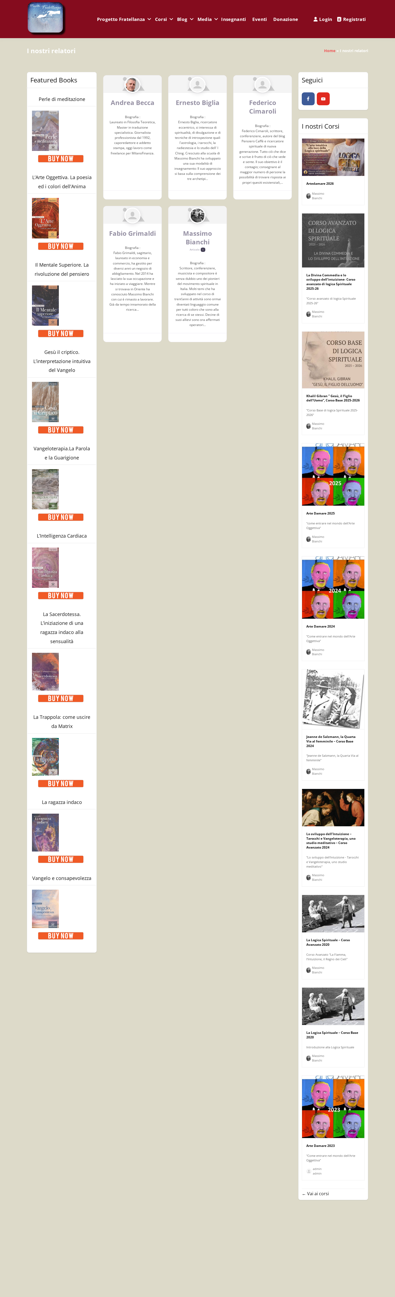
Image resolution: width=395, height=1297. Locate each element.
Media (205, 19)
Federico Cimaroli (262, 106)
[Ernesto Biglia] (197, 85)
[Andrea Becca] (132, 85)
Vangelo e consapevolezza (61, 878)
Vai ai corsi (317, 1194)
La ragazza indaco (62, 802)
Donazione (285, 19)
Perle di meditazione (62, 99)
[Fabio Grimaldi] (132, 215)
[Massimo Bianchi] (197, 215)
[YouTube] (323, 98)
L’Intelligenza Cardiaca (62, 535)
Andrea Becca (133, 102)
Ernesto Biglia (198, 102)
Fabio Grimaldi (132, 233)
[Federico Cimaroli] (262, 85)
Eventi (259, 19)
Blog (182, 19)
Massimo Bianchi (197, 237)
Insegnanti (233, 19)
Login (325, 19)
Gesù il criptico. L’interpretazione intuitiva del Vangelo (62, 361)
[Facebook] (308, 98)
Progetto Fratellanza (121, 19)
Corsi (161, 19)
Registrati (354, 19)
